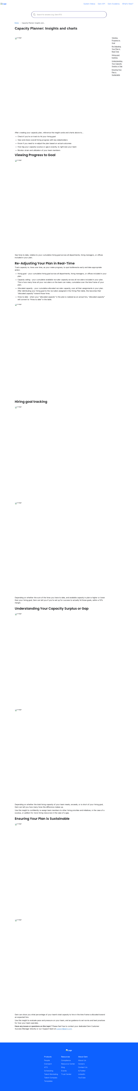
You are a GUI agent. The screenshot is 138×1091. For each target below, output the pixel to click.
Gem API (101, 4)
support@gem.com (64, 1029)
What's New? (127, 4)
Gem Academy (114, 4)
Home (17, 23)
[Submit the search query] (34, 14)
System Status (89, 4)
